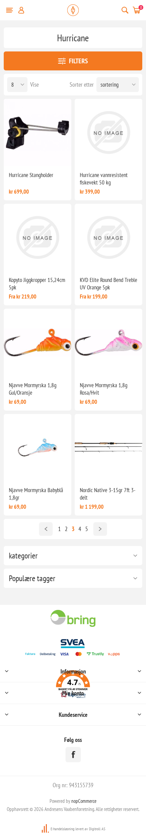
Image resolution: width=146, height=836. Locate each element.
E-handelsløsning (62, 828)
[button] (73, 685)
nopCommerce (83, 801)
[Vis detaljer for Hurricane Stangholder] (37, 132)
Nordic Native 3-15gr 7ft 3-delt (107, 493)
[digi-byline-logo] (46, 828)
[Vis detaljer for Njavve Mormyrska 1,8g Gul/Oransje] (37, 342)
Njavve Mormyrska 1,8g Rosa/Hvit (103, 388)
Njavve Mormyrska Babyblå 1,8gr (36, 493)
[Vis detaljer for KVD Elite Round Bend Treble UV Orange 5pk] (108, 237)
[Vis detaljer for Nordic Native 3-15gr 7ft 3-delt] (108, 447)
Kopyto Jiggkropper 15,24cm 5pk (37, 283)
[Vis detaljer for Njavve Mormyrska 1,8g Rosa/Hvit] (108, 342)
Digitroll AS (97, 828)
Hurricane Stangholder (31, 175)
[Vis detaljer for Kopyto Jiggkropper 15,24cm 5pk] (37, 237)
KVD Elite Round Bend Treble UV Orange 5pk (108, 283)
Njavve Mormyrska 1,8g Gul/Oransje (32, 388)
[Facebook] (73, 754)
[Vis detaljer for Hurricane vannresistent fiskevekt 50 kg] (108, 132)
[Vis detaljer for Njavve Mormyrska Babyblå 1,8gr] (37, 447)
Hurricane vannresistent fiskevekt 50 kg (104, 178)
